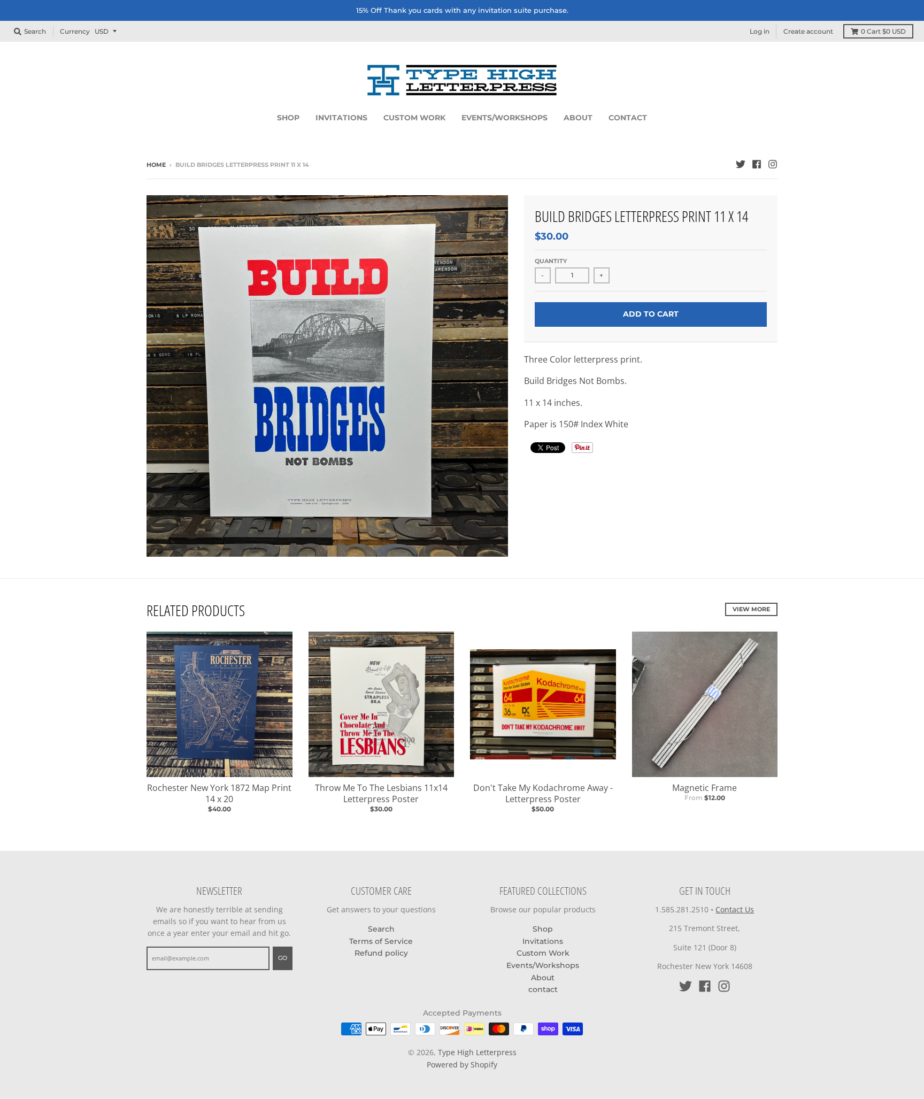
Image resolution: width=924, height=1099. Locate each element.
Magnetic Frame (704, 788)
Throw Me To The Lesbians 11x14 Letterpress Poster (381, 793)
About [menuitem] (578, 117)
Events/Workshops (542, 965)
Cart (883, 31)
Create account (808, 31)
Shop (543, 929)
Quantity (551, 261)
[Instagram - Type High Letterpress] (772, 164)
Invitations (542, 941)
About (543, 977)
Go (282, 958)
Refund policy (381, 953)
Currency (75, 31)
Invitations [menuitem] (341, 117)
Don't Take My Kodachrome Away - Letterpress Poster (543, 793)
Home (156, 164)
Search (381, 929)
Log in (759, 31)
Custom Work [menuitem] (414, 117)
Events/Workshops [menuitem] (504, 117)
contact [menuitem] (628, 117)
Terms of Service (381, 941)
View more (751, 609)
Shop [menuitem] (288, 117)
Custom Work (543, 953)
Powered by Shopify (462, 1064)
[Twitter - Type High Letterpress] (740, 164)
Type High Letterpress (477, 1052)
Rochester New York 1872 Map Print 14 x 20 (219, 793)
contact (543, 989)
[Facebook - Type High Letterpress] (756, 164)
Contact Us (734, 909)
